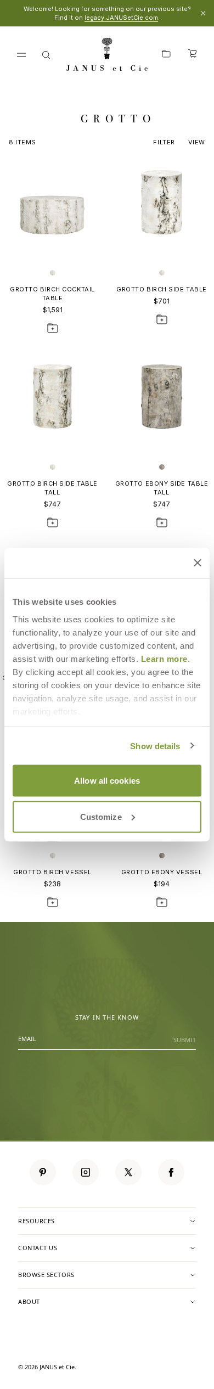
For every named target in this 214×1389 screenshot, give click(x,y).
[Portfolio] (166, 55)
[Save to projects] (53, 328)
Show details (155, 745)
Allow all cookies (107, 780)
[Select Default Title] (52, 272)
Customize (101, 816)
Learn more (164, 658)
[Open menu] (21, 54)
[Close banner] (197, 563)
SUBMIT (184, 1040)
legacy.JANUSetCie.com (121, 17)
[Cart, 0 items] (192, 54)
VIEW (196, 142)
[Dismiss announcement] (203, 13)
